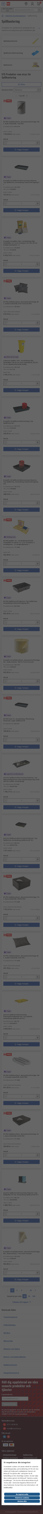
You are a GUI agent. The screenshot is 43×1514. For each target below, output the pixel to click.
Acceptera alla (22, 1494)
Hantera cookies (22, 1498)
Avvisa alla (22, 1501)
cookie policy (8, 1487)
